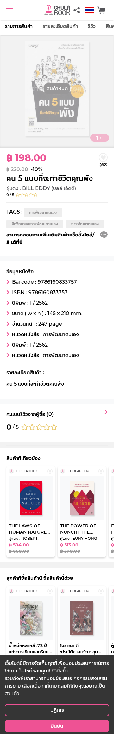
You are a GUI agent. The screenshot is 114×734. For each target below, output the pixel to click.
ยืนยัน (57, 726)
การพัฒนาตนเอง (43, 212)
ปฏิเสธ (57, 710)
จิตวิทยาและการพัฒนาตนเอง (35, 224)
